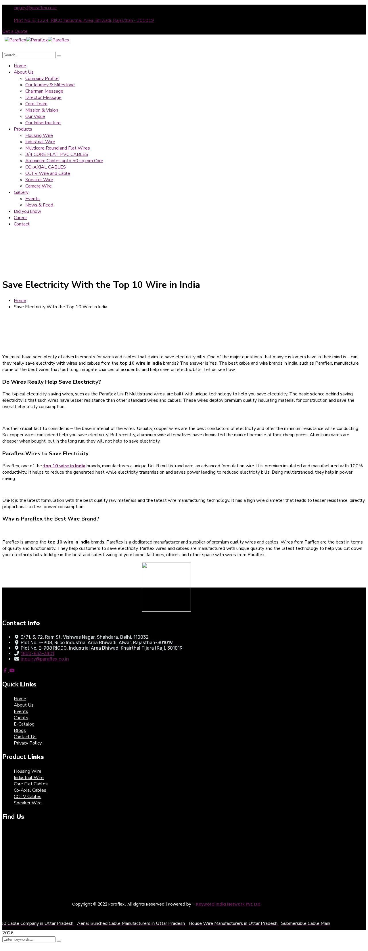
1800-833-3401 (37, 653)
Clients (21, 718)
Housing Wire (27, 771)
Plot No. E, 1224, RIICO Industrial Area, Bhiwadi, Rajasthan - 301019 (84, 20)
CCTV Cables (27, 796)
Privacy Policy (28, 743)
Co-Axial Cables (30, 790)
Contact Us (25, 737)
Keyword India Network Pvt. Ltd (228, 904)
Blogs (20, 730)
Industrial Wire (29, 777)
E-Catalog (24, 724)
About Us (24, 705)
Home (20, 300)
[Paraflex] (15, 40)
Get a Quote (15, 31)
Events (21, 711)
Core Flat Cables (31, 784)
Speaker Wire (28, 803)
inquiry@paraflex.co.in (35, 8)
